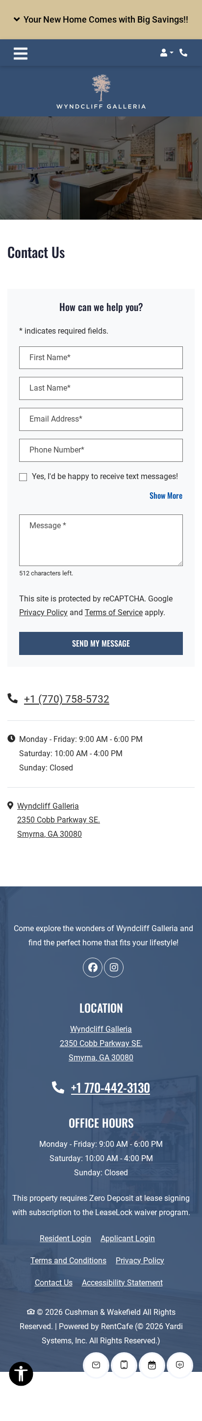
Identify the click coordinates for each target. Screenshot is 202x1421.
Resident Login (65, 1238)
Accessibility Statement (122, 1282)
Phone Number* (56, 450)
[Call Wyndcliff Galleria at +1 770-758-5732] (184, 52)
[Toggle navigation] (20, 52)
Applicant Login (128, 1238)
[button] (101, 19)
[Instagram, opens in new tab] (114, 967)
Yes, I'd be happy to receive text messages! (105, 476)
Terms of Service (114, 612)
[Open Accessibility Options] (21, 1376)
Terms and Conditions (68, 1260)
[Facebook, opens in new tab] (92, 967)
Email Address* (55, 419)
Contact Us (54, 1282)
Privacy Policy (43, 612)
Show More (166, 495)
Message (47, 525)
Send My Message (101, 643)
